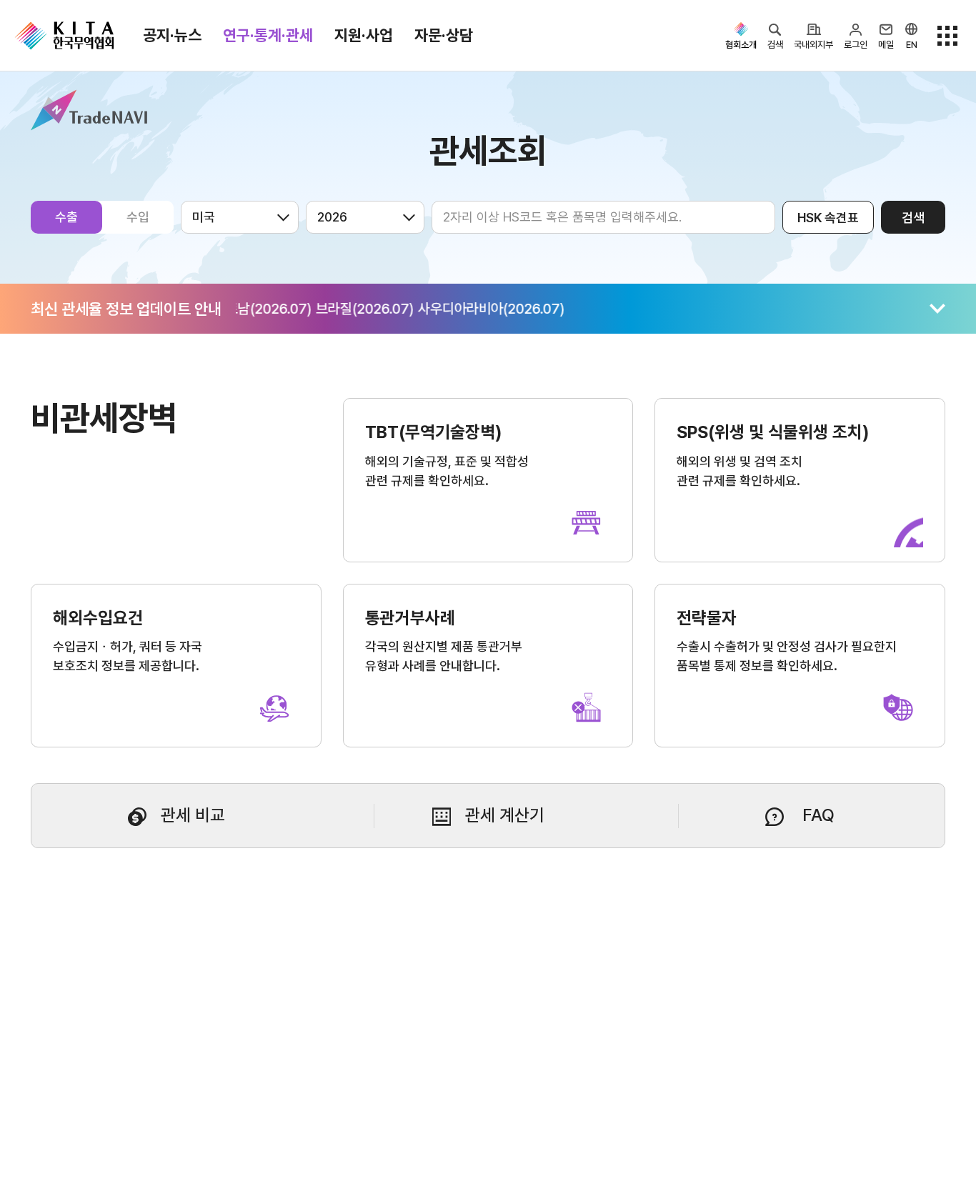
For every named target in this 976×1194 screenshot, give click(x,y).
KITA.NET (64, 35)
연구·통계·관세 (268, 35)
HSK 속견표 (828, 217)
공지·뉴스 (172, 35)
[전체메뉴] (947, 35)
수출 (66, 216)
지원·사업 (363, 35)
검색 (913, 217)
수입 (137, 216)
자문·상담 (443, 35)
